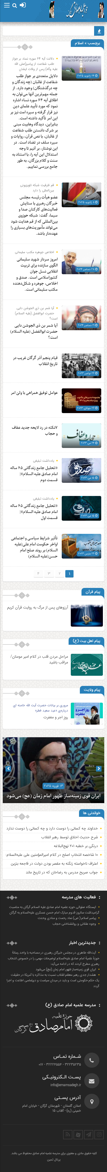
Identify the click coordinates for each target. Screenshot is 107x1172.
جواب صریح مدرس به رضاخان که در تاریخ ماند (62, 872)
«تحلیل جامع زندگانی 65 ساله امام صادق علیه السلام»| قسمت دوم (34, 474)
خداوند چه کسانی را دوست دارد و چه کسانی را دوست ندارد (52, 828)
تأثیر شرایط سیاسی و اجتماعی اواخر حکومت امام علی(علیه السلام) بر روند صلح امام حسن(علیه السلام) (34, 547)
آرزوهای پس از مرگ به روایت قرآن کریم (37, 607)
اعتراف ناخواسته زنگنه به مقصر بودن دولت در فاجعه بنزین (54, 863)
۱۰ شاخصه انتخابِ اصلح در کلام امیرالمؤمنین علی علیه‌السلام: (51, 855)
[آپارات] (78, 1134)
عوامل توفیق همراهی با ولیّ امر (34, 393)
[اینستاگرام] (99, 1134)
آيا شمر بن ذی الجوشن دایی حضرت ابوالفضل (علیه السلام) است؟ (34, 332)
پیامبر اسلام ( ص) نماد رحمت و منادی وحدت (67, 918)
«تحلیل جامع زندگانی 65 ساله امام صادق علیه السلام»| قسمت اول (34, 512)
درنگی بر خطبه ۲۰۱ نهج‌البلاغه (76, 846)
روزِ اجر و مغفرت (55, 717)
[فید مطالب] (67, 1134)
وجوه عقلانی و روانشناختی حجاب (74, 924)
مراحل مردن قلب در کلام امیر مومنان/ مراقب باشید (39, 659)
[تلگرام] (88, 1134)
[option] (53, 770)
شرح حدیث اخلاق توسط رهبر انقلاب (69, 837)
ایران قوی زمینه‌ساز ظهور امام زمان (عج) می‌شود (53, 796)
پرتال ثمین (53, 1159)
